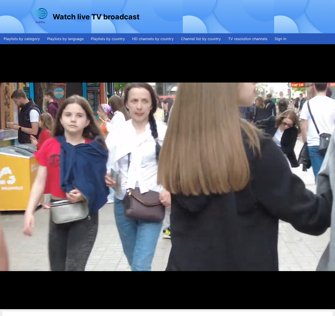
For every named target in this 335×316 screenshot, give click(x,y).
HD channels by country (153, 38)
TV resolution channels (247, 38)
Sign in (280, 38)
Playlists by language (65, 38)
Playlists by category (22, 38)
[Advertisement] (223, 16)
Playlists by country (108, 38)
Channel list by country (201, 38)
